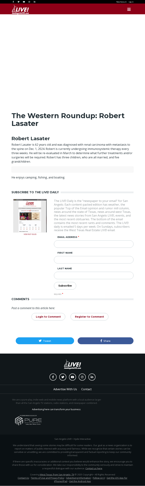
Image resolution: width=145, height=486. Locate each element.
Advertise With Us (65, 389)
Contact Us (23, 477)
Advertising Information (78, 477)
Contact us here (93, 468)
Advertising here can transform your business (56, 409)
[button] (45, 340)
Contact (86, 389)
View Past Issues (30, 234)
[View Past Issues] (30, 215)
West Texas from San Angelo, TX (57, 474)
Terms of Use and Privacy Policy (47, 477)
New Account (121, 2)
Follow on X (99, 477)
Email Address (67, 237)
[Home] (16, 9)
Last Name (64, 268)
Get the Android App (80, 481)
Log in (131, 2)
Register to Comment (89, 316)
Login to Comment (48, 316)
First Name (64, 252)
